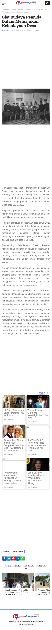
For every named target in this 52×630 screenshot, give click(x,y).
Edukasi (6, 551)
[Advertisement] (26, 60)
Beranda (5, 10)
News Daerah (17, 10)
